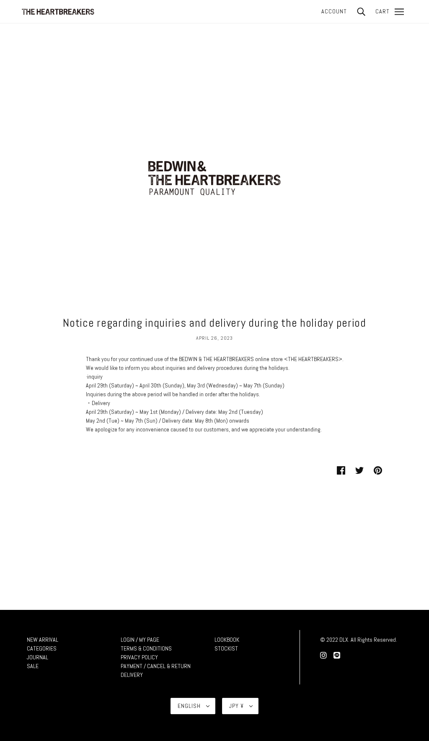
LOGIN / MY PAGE (140, 639)
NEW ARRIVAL (42, 639)
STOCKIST (226, 648)
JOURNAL (37, 657)
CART (382, 11)
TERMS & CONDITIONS (146, 648)
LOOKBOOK (226, 639)
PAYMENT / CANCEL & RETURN (156, 666)
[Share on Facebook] (341, 470)
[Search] (361, 11)
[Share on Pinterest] (378, 470)
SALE (33, 666)
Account (334, 11)
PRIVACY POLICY (139, 657)
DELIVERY (132, 675)
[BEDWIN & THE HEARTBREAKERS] (58, 11)
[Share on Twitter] (359, 470)
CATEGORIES (42, 648)
